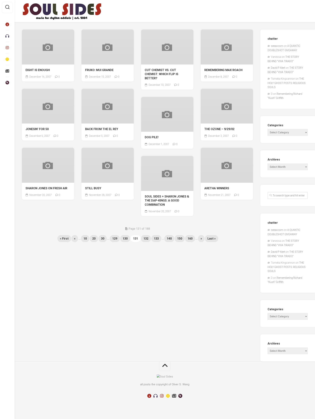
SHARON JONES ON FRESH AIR (46, 188)
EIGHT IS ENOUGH (38, 70)
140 (169, 238)
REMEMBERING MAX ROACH (223, 70)
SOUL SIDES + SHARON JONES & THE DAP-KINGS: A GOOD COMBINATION (167, 200)
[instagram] (7, 48)
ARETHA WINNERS (216, 188)
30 (102, 238)
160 (190, 238)
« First (64, 238)
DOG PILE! (151, 137)
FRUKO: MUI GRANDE (99, 70)
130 (125, 238)
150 (179, 238)
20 (94, 238)
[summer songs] (7, 59)
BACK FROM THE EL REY (101, 129)
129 (114, 238)
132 (145, 238)
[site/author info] (7, 24)
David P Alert (278, 67)
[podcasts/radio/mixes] (7, 36)
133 (156, 238)
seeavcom (277, 45)
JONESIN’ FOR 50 (37, 129)
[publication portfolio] (7, 71)
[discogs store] (7, 83)
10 (85, 238)
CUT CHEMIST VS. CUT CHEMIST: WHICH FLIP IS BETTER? (161, 74)
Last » (211, 238)
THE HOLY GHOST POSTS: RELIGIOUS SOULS (287, 83)
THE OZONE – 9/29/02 (219, 129)
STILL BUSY (93, 188)
